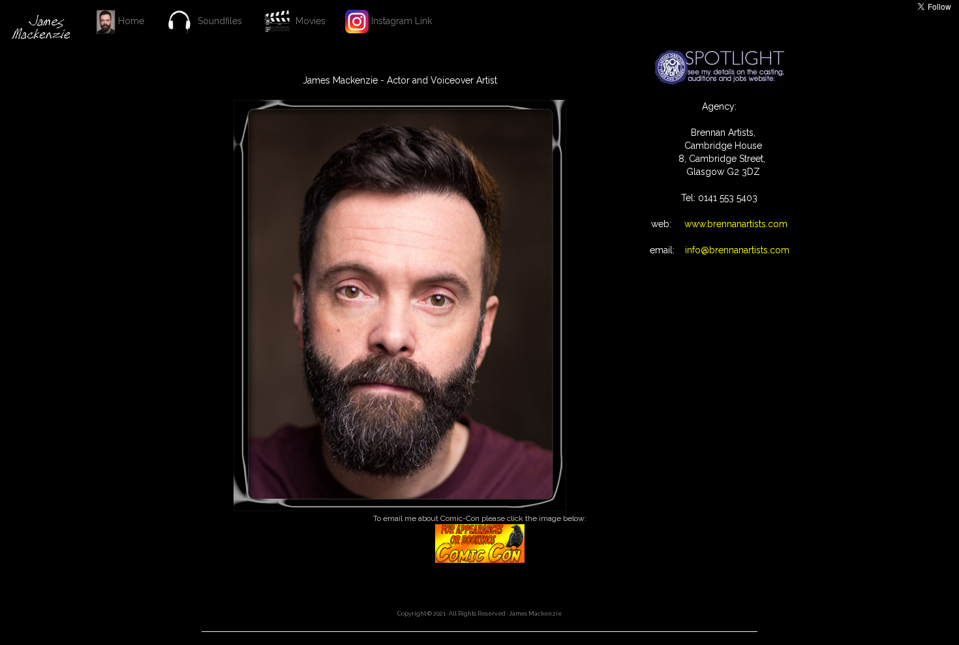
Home (129, 21)
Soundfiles (218, 21)
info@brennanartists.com (733, 250)
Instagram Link (400, 21)
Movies (309, 21)
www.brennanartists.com (732, 224)
